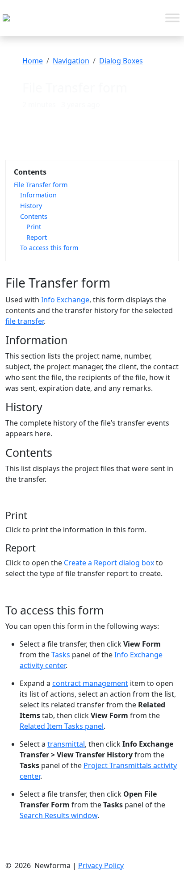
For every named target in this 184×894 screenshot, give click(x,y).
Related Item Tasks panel (62, 726)
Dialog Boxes (121, 61)
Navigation (71, 61)
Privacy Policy (101, 865)
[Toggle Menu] (172, 17)
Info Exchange (65, 300)
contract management (90, 683)
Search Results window (58, 815)
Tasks (60, 655)
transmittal (66, 744)
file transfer (24, 321)
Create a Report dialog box (109, 563)
